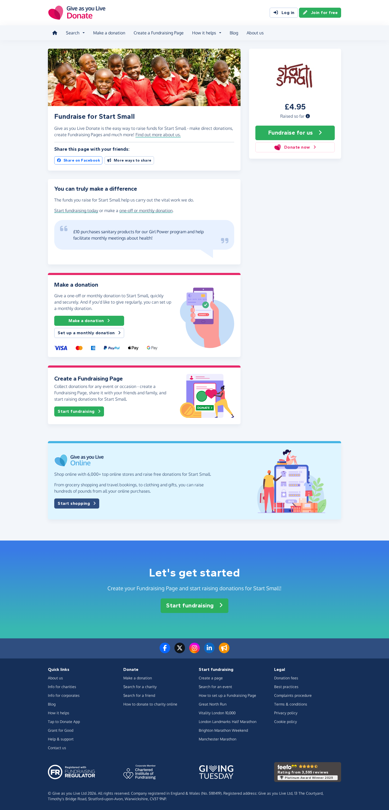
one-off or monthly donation (146, 210)
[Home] (55, 32)
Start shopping (74, 503)
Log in (288, 12)
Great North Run (213, 704)
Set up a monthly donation (86, 332)
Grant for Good (60, 730)
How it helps (58, 713)
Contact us (57, 747)
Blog (234, 32)
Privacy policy (285, 713)
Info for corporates (64, 695)
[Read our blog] (224, 651)
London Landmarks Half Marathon (227, 721)
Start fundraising (76, 411)
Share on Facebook (82, 160)
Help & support (61, 739)
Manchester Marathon (217, 739)
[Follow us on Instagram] (194, 651)
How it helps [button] (204, 32)
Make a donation (109, 32)
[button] (308, 116)
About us (255, 32)
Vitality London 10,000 (217, 713)
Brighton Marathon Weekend (223, 730)
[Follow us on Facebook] (165, 651)
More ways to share (133, 160)
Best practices (286, 686)
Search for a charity (140, 686)
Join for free (324, 12)
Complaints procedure (293, 695)
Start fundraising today (76, 210)
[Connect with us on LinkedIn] (209, 651)
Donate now (297, 147)
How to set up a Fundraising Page (227, 695)
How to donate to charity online (150, 704)
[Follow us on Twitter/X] (179, 651)
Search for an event (215, 686)
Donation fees (286, 678)
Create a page (211, 678)
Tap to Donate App (64, 721)
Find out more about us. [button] (158, 134)
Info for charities (62, 686)
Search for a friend (139, 695)
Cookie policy (285, 721)
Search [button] (72, 32)
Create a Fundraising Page (159, 32)
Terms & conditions (290, 704)
